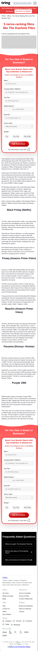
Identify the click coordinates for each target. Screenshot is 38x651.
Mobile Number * (9, 106)
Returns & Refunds (25, 609)
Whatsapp (16, 625)
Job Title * (7, 97)
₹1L (7, 136)
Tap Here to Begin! (23, 11)
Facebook (28, 621)
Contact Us (6, 609)
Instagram (8, 621)
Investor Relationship (26, 599)
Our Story (6, 593)
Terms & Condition (25, 593)
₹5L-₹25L (27, 136)
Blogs (4, 599)
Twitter (6, 624)
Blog (9, 16)
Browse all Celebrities (26, 606)
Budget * (6, 131)
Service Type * (8, 123)
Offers (4, 611)
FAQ (4, 606)
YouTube (18, 621)
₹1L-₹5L (16, 136)
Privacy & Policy (24, 596)
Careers (21, 611)
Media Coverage (8, 596)
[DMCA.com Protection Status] (19, 647)
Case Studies (7, 614)
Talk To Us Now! (18, 144)
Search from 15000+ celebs (23, 3)
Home (4, 16)
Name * (6, 80)
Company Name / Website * (12, 89)
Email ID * (7, 114)
